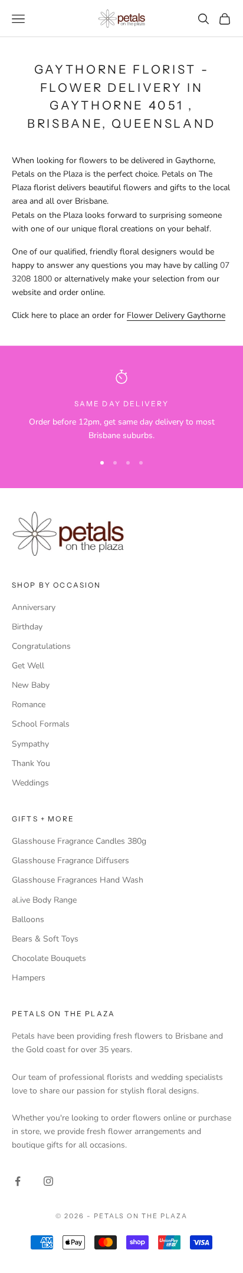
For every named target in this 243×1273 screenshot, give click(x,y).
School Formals (41, 724)
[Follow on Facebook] (18, 1181)
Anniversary (33, 607)
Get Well (28, 665)
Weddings (30, 782)
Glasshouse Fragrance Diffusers (70, 860)
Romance (28, 704)
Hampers (28, 977)
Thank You (31, 763)
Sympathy (30, 744)
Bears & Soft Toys (45, 938)
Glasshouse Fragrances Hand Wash (77, 880)
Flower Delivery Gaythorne (176, 315)
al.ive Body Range (44, 900)
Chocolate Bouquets (49, 958)
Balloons (28, 919)
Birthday (27, 626)
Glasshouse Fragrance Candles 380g (79, 841)
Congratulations (41, 646)
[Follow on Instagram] (48, 1181)
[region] (121, 406)
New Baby (31, 685)
